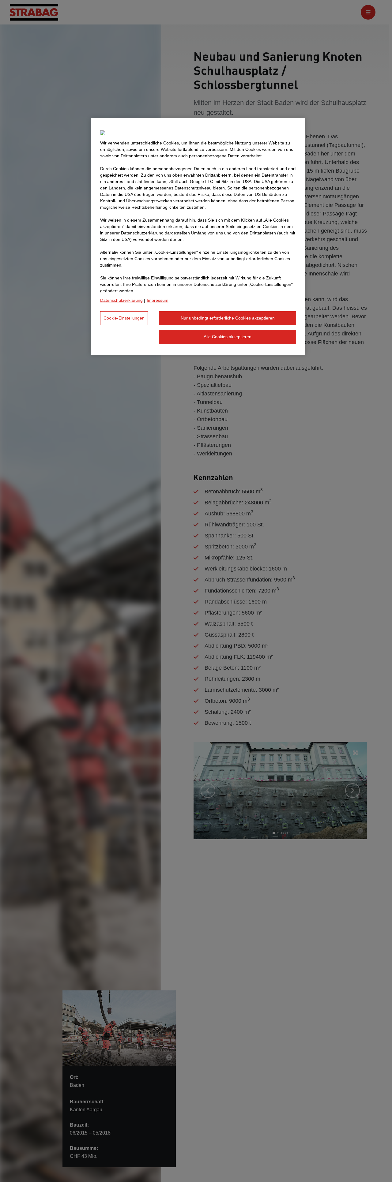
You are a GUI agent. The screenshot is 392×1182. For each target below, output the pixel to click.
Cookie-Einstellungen (124, 318)
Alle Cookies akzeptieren (227, 337)
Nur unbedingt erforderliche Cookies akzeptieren (228, 318)
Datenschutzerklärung (121, 300)
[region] (198, 236)
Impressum (157, 300)
